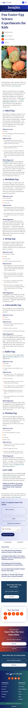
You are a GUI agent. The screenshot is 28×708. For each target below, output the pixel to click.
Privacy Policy (21, 686)
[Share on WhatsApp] (21, 614)
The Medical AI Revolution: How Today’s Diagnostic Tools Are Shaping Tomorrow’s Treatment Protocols (13, 557)
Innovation (3, 689)
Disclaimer (20, 699)
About (19, 691)
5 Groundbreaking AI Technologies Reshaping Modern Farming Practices (12, 564)
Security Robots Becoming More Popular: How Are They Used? (13, 569)
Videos (19, 696)
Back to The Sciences (7, 10)
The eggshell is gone (8, 161)
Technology (3, 694)
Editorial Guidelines (22, 689)
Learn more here (16, 86)
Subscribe (14, 706)
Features (3, 696)
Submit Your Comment (8, 534)
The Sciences (4, 686)
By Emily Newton (9, 32)
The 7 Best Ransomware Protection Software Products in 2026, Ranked (11, 551)
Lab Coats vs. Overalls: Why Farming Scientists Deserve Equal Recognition (12, 575)
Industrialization (4, 691)
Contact (20, 694)
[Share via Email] (5, 618)
